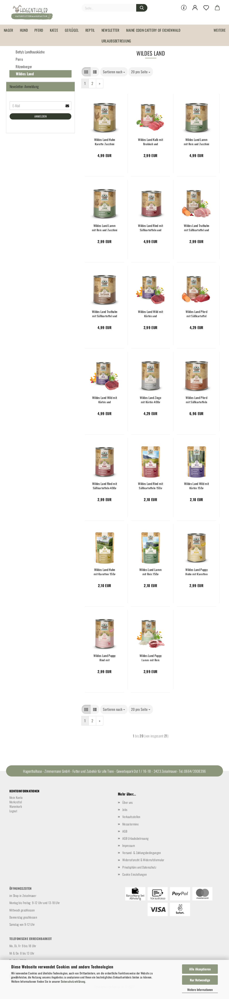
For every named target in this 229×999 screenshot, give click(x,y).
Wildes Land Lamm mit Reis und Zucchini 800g (196, 141)
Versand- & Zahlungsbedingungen (141, 852)
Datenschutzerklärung (73, 981)
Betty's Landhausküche (30, 52)
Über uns (127, 802)
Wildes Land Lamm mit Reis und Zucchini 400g (104, 227)
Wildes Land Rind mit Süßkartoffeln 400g (104, 485)
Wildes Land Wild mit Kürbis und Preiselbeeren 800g (104, 399)
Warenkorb (15, 806)
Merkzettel (15, 802)
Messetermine (130, 824)
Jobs (124, 809)
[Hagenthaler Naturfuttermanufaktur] (33, 12)
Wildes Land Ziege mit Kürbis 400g (150, 399)
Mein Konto (16, 797)
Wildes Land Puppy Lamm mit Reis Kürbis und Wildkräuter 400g (150, 657)
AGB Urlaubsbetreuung (135, 838)
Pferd (38, 30)
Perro (19, 59)
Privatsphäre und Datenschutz (139, 867)
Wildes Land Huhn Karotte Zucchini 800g (104, 141)
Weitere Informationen (200, 989)
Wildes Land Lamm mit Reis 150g (150, 571)
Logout (13, 810)
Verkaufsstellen (131, 816)
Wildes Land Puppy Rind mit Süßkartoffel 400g (104, 657)
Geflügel (72, 30)
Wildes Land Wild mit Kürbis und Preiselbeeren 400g (150, 313)
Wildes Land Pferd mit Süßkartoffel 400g (196, 313)
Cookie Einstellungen (134, 874)
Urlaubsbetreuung (116, 41)
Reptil (90, 30)
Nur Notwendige (200, 980)
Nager (8, 30)
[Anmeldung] (195, 8)
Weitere (220, 30)
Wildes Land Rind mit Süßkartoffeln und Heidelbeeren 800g (150, 227)
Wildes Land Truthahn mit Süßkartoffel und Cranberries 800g (104, 313)
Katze (54, 30)
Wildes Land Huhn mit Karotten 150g (104, 571)
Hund (24, 30)
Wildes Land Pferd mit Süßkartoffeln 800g (196, 399)
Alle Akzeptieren (200, 969)
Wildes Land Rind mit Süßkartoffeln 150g (150, 485)
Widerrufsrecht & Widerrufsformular (143, 859)
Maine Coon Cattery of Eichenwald (153, 30)
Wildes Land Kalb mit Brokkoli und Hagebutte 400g (150, 141)
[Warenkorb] (217, 8)
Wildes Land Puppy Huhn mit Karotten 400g (196, 571)
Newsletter (110, 30)
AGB (124, 831)
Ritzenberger (23, 66)
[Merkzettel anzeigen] (206, 8)
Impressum (128, 845)
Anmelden (40, 116)
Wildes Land (24, 73)
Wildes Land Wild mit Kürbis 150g (196, 485)
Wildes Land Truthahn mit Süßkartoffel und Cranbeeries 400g (196, 227)
